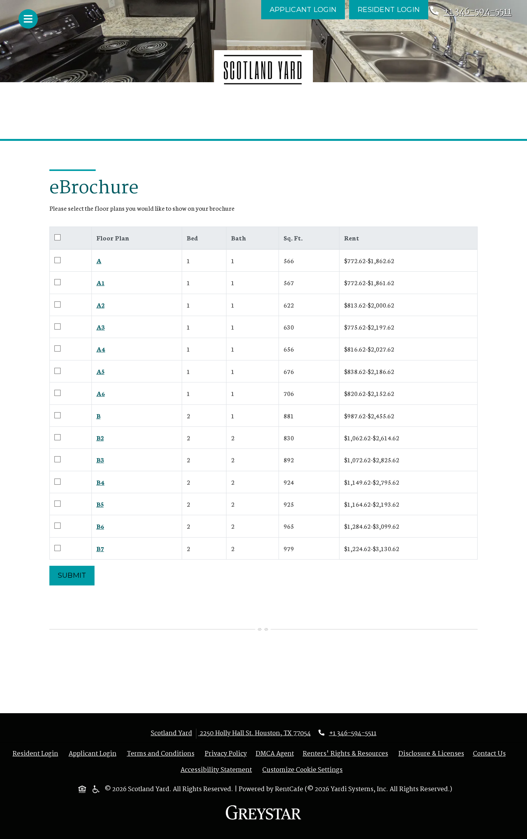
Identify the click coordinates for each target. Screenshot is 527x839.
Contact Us (489, 754)
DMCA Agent (276, 754)
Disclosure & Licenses (433, 754)
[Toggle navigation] (28, 19)
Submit (72, 575)
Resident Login (393, 9)
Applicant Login (307, 9)
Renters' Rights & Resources (347, 754)
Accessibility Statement (218, 770)
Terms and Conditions (162, 754)
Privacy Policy (227, 754)
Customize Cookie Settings (302, 770)
